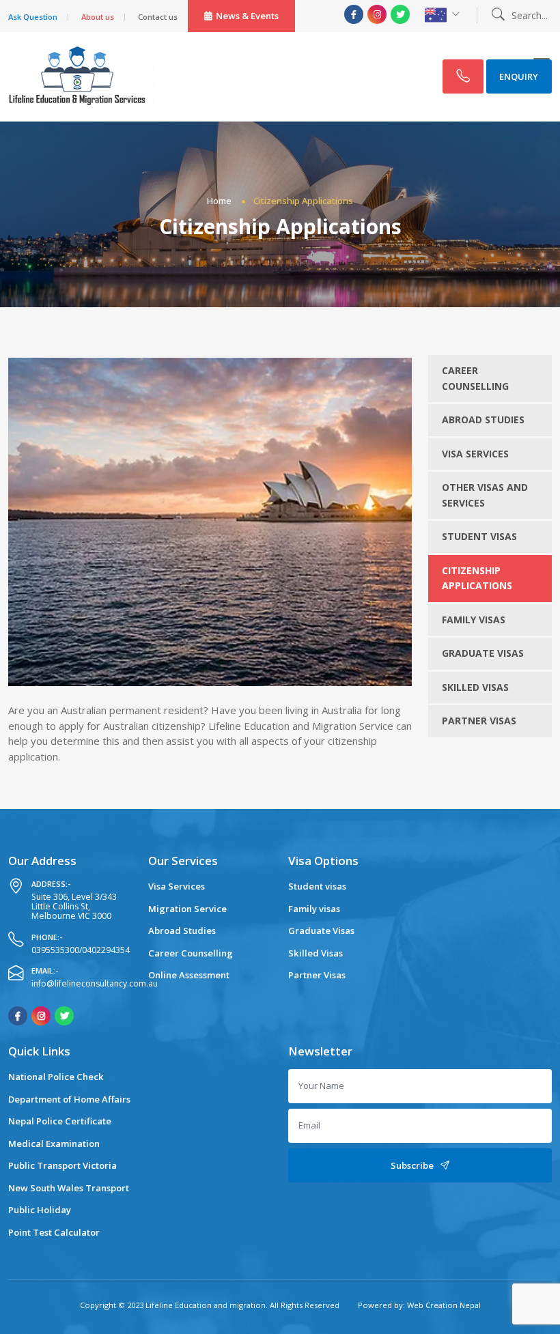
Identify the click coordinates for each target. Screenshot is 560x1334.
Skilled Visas (475, 687)
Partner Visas (479, 720)
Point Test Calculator (54, 1232)
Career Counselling (475, 378)
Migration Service (187, 909)
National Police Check (56, 1076)
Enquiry (518, 76)
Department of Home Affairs (69, 1099)
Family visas (473, 619)
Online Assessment (188, 975)
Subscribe (412, 1165)
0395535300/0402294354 (80, 950)
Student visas (479, 536)
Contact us (158, 17)
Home (219, 201)
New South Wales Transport (68, 1188)
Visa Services (475, 453)
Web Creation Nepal (443, 1305)
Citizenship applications (477, 578)
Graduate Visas (483, 653)
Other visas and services (485, 495)
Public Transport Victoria (62, 1165)
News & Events (247, 16)
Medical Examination (54, 1143)
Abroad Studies (483, 419)
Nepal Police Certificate (59, 1121)
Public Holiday (39, 1210)
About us (97, 17)
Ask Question (32, 17)
